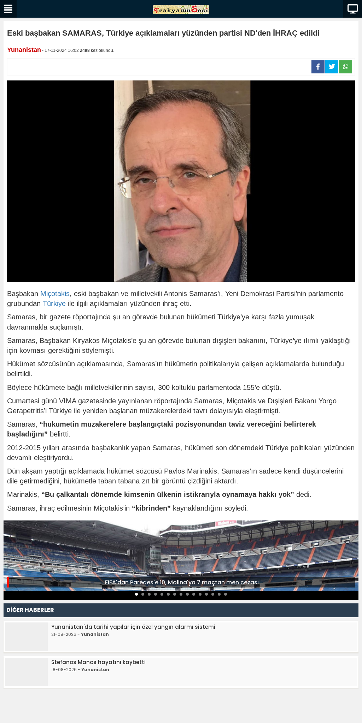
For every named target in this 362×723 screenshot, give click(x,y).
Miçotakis (55, 293)
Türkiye (54, 303)
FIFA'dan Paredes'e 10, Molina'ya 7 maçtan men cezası (182, 582)
